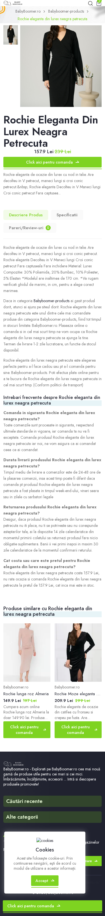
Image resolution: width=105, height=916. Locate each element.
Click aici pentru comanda (49, 162)
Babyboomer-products (66, 11)
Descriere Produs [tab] (26, 215)
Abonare (85, 861)
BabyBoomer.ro (28, 11)
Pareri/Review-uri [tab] (29, 228)
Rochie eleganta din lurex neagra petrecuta (52, 19)
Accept (42, 880)
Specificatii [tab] (67, 215)
